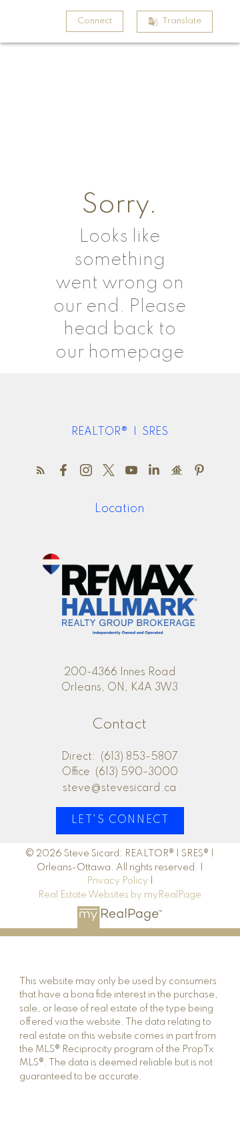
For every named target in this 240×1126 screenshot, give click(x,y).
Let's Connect (120, 820)
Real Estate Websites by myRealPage (119, 895)
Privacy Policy (117, 881)
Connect (94, 21)
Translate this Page (181, 21)
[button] (94, 21)
